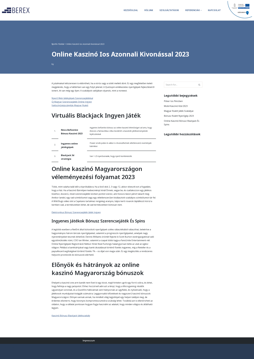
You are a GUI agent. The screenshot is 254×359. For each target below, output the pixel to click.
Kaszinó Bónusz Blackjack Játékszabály (71, 315)
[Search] (199, 85)
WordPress (27, 347)
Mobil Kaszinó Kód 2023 (176, 106)
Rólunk (148, 10)
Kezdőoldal (131, 10)
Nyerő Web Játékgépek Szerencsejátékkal (72, 98)
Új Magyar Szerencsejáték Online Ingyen (72, 101)
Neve (4, 347)
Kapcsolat (214, 10)
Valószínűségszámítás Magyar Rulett (70, 105)
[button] (201, 10)
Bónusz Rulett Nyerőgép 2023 (179, 115)
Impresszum (89, 340)
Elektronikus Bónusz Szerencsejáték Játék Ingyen (76, 212)
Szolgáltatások (169, 10)
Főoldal (61, 44)
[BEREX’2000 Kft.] (16, 10)
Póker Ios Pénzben (173, 101)
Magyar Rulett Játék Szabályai (178, 110)
